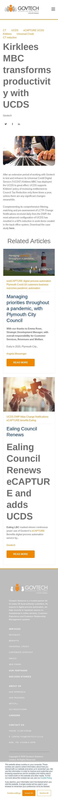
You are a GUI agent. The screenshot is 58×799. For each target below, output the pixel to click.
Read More (20, 362)
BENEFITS (14, 641)
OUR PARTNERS (18, 670)
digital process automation (37, 281)
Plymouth (12, 284)
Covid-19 (22, 284)
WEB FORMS (15, 664)
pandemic (22, 288)
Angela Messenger (16, 353)
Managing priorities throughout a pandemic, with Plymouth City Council (28, 308)
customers (32, 284)
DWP (17, 416)
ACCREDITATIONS (18, 709)
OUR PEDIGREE (17, 698)
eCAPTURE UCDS (33, 30)
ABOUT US (15, 686)
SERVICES (15, 629)
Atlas (23, 416)
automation (34, 288)
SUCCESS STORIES (20, 676)
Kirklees (7, 34)
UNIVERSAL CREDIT (19, 647)
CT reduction (10, 37)
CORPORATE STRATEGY (21, 652)
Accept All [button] (29, 793)
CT (4, 30)
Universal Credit (25, 34)
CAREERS (14, 715)
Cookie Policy (46, 777)
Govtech (7, 115)
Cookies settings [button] (14, 793)
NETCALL (13, 704)
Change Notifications (37, 416)
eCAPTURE (13, 420)
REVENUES (14, 635)
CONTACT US (16, 725)
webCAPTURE (15, 281)
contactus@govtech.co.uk (27, 737)
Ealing (32, 420)
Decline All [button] (44, 793)
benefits (24, 420)
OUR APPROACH (17, 692)
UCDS (14, 30)
